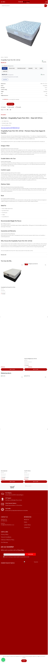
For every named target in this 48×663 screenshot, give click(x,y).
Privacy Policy (4, 534)
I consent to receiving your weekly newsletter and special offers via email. (16, 556)
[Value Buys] (12, 487)
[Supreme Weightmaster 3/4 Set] (35, 310)
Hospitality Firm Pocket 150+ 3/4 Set (8, 287)
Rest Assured (3, 474)
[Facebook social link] (4, 110)
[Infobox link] (24, 494)
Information (27, 517)
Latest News (27, 525)
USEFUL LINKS (4, 532)
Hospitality (3, 290)
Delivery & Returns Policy (7, 539)
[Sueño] (35, 487)
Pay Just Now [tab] (11, 68)
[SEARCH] (45, 5)
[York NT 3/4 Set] (35, 422)
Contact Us (4, 517)
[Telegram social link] (10, 110)
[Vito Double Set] (12, 422)
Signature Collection (28, 361)
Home (2, 57)
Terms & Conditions (6, 537)
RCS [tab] (36, 68)
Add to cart (10, 104)
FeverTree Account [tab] (21, 68)
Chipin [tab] (41, 68)
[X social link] (6, 110)
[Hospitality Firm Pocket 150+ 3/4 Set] (12, 274)
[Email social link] (7, 110)
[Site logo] (24, 1)
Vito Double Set (4, 470)
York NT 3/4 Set (27, 470)
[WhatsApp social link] (9, 110)
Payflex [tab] (4, 68)
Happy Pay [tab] (5, 71)
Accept (24, 660)
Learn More (5, 79)
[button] (12, 369)
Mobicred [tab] (30, 68)
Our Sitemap (4, 542)
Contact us (27, 527)
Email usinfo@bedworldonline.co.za (7, 524)
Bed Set (6, 57)
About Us (26, 519)
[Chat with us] (3, 660)
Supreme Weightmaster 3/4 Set (30, 358)
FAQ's (25, 522)
